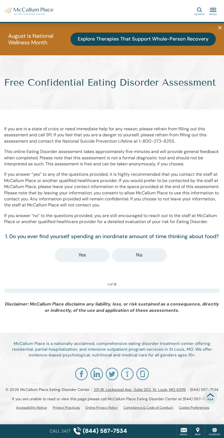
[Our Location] (198, 431)
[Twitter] (112, 373)
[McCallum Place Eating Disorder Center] (28, 11)
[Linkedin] (96, 373)
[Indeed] (127, 373)
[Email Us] (184, 431)
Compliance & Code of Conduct (148, 407)
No (139, 255)
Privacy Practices (66, 407)
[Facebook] (81, 373)
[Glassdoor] (142, 373)
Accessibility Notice (31, 407)
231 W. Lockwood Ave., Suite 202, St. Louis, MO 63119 (140, 389)
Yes (82, 255)
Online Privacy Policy (102, 407)
